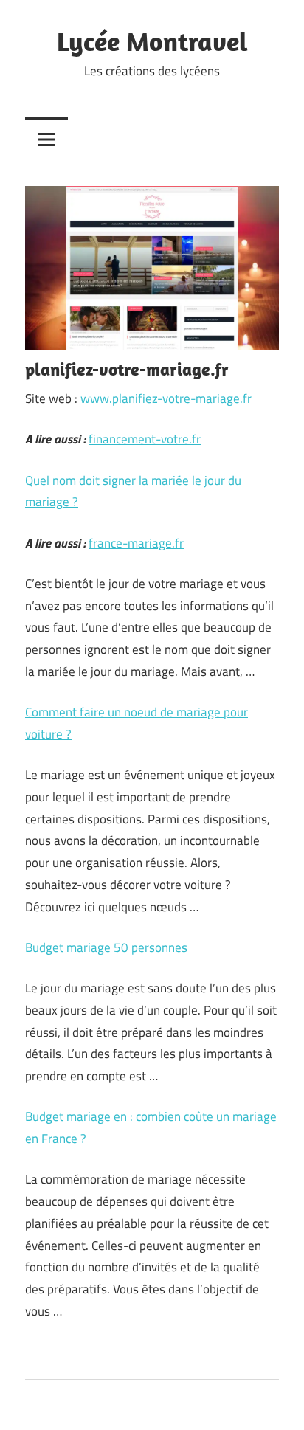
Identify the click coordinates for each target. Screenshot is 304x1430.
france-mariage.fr (136, 543)
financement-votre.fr (145, 439)
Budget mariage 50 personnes (106, 947)
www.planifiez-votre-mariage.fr (166, 398)
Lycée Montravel (152, 41)
